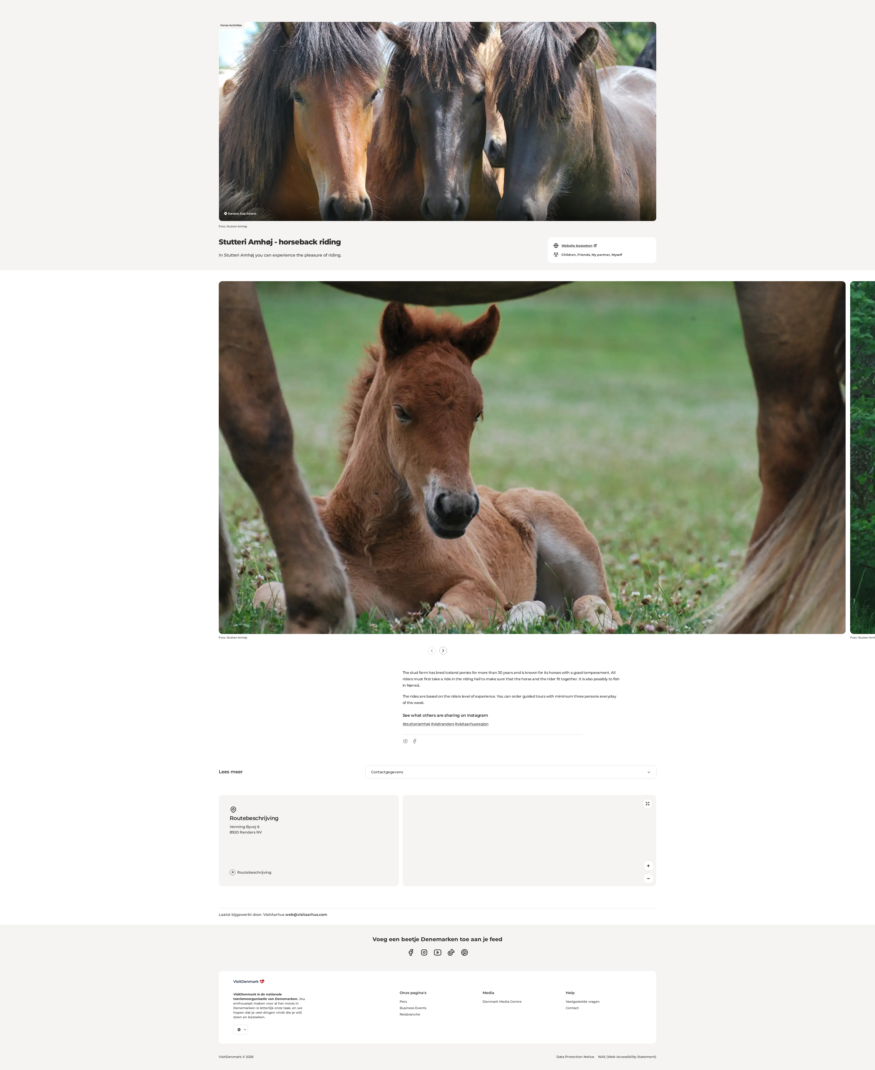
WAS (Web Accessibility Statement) (627, 1057)
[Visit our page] (424, 952)
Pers (403, 1002)
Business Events (413, 1008)
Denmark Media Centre (502, 1002)
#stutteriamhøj (416, 724)
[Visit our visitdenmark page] (438, 952)
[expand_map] (648, 804)
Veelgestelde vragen (583, 1002)
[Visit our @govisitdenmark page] (451, 952)
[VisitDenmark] (249, 981)
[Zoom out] (648, 878)
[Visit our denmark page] (411, 952)
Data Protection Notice (575, 1057)
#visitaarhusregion (471, 724)
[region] (529, 840)
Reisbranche (410, 1014)
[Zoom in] (648, 865)
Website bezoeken (576, 246)
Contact (572, 1008)
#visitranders (442, 724)
